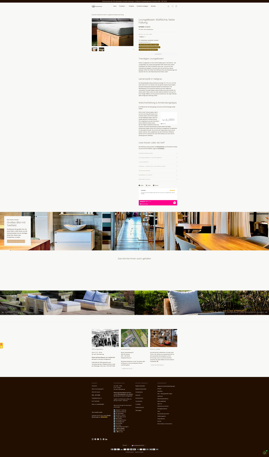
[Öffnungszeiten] (105, 338)
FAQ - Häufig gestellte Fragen (164, 393)
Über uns (159, 403)
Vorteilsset (161, 148)
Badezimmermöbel (140, 386)
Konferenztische (140, 407)
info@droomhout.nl (97, 398)
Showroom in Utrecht (145, 175)
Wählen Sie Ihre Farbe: (145, 34)
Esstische (138, 395)
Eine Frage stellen (144, 179)
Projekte (131, 6)
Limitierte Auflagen (142, 6)
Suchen (159, 421)
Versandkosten (149, 29)
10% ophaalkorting (144, 170)
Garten (104, 14)
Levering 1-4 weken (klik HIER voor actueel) (152, 166)
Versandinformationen (146, 153)
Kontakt (153, 6)
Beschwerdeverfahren (162, 398)
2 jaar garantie (144, 162)
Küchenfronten (139, 398)
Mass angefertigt (161, 401)
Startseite (94, 14)
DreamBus (160, 391)
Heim (114, 6)
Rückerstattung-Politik (163, 413)
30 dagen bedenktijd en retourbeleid (150, 157)
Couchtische (139, 401)
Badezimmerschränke (141, 389)
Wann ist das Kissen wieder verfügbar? (149, 44)
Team (158, 411)
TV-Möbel (138, 404)
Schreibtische (139, 392)
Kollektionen (99, 14)
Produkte (122, 6)
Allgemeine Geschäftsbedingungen (166, 386)
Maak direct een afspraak (16, 241)
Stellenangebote (161, 416)
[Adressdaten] (134, 338)
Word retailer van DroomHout (164, 423)
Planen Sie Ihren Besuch (157, 365)
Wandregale (138, 410)
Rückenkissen (160, 146)
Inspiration (160, 396)
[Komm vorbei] (163, 338)
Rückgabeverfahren (162, 408)
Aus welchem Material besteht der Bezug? (150, 47)
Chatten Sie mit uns (127, 368)
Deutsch (125, 445)
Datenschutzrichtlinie (162, 406)
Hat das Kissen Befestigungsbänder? (148, 49)
